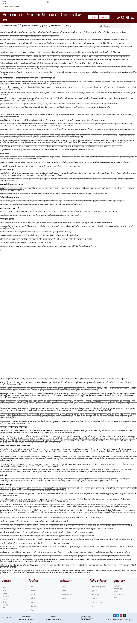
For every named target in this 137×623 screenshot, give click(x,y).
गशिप (64, 586)
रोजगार (33, 610)
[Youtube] (121, 615)
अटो (32, 586)
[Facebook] (114, 615)
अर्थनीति (33, 590)
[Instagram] (124, 615)
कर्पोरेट (33, 594)
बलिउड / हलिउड (67, 594)
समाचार (12, 14)
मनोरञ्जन (52, 14)
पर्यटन (33, 598)
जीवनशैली (40, 14)
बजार (32, 602)
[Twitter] (117, 615)
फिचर (64, 590)
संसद (21, 14)
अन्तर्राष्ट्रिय (75, 14)
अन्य (5, 20)
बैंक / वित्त (34, 606)
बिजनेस (30, 14)
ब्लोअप (64, 598)
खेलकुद (63, 14)
